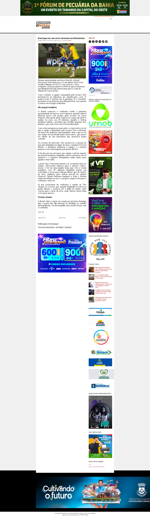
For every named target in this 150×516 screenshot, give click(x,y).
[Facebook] (90, 41)
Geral (69, 40)
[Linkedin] (106, 41)
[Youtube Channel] (96, 41)
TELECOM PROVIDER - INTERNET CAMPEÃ (54, 227)
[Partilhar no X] (41, 212)
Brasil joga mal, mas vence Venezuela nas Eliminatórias (61, 38)
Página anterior (42, 217)
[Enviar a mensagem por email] (38, 212)
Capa (90, 464)
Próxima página (82, 217)
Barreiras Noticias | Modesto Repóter (74, 513)
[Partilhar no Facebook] (43, 212)
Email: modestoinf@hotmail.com (96, 466)
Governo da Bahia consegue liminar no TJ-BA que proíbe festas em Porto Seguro (103, 276)
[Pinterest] (103, 41)
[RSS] (100, 41)
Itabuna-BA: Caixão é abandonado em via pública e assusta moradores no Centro (103, 299)
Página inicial (62, 217)
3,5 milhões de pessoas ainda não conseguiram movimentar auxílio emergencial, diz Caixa (103, 291)
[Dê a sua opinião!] (40, 212)
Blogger (93, 513)
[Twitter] (93, 41)
